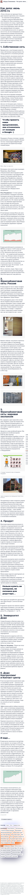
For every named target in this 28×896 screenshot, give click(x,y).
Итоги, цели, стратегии (11, 856)
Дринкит (19, 840)
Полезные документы (17, 854)
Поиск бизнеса (11, 828)
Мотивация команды (5, 850)
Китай (11, 836)
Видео (12, 846)
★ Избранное (7, 846)
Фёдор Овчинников (9, 1)
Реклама (3, 856)
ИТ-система (21, 848)
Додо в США (16, 809)
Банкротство (17, 825)
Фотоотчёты (18, 846)
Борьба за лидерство (19, 836)
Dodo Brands (4, 840)
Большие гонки (12, 639)
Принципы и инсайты (16, 850)
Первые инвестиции (17, 832)
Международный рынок (6, 832)
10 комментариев (6, 819)
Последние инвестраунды (16, 838)
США (22, 834)
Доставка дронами (5, 834)
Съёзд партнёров (16, 852)
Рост (11, 825)
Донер (9, 840)
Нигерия (14, 840)
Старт (7, 825)
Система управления (6, 852)
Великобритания (5, 838)
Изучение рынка (19, 828)
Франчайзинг (18, 830)
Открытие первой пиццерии (7, 830)
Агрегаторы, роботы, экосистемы (9, 848)
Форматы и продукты (6, 854)
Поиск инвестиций (15, 834)
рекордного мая (9, 300)
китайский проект (16, 431)
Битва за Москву (5, 836)
